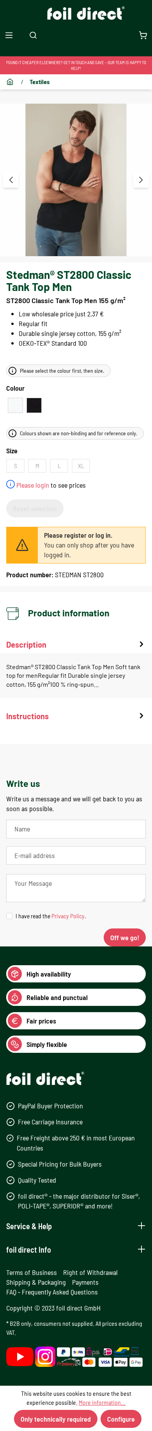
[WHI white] (15, 405)
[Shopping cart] (143, 35)
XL (81, 465)
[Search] (33, 35)
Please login (32, 485)
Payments (85, 1282)
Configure (121, 1419)
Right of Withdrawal (90, 1272)
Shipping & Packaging (36, 1282)
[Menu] (9, 35)
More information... (102, 1402)
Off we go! (124, 937)
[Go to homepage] (76, 13)
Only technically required (56, 1419)
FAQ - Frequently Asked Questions (52, 1291)
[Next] (141, 180)
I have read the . (51, 915)
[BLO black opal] (34, 405)
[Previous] (11, 180)
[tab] (76, 668)
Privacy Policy (68, 915)
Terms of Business (31, 1272)
